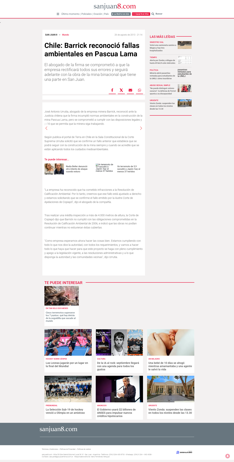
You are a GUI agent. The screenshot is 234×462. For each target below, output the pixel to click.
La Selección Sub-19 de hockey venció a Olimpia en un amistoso (65, 411)
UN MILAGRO (154, 359)
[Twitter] (121, 90)
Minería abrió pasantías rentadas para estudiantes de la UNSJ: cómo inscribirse (162, 76)
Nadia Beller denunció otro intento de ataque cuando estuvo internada (76, 170)
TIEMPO (153, 57)
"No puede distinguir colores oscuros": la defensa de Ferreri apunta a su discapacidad (163, 91)
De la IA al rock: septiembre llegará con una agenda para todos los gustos (118, 366)
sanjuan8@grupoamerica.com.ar (61, 457)
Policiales (86, 14)
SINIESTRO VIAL (157, 42)
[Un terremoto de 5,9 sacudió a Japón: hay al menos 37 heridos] (105, 168)
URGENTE (154, 100)
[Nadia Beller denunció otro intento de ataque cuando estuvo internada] (54, 168)
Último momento (70, 14)
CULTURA (101, 359)
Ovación (97, 14)
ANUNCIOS (101, 405)
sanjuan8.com (47, 454)
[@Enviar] (130, 90)
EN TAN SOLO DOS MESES (57, 308)
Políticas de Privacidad (67, 449)
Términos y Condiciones (50, 449)
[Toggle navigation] (58, 14)
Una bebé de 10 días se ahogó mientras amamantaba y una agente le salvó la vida (170, 366)
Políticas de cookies (84, 449)
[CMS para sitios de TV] (175, 452)
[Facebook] (112, 90)
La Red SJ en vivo (121, 14)
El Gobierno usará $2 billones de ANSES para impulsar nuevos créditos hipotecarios (116, 413)
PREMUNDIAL (52, 405)
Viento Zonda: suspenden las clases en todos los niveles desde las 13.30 (162, 106)
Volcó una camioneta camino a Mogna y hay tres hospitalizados (163, 48)
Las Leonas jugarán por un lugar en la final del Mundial (67, 364)
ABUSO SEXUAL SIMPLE (160, 85)
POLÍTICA (154, 70)
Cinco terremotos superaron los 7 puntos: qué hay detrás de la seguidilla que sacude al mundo (61, 316)
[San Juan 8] (58, 432)
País (106, 14)
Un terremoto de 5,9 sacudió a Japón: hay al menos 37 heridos (128, 169)
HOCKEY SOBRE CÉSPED (56, 359)
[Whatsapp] (139, 90)
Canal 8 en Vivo (142, 14)
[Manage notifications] (227, 456)
